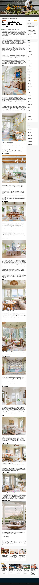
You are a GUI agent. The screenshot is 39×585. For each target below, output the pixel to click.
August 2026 (29, 42)
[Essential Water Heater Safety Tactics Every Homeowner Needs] (19, 566)
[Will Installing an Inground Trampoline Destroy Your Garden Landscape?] (26, 566)
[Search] (37, 15)
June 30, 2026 (26, 573)
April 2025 (29, 62)
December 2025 (30, 51)
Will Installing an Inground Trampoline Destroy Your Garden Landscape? (32, 33)
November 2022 (30, 101)
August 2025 (29, 56)
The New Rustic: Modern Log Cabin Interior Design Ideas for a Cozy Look (5, 557)
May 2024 (29, 77)
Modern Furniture (12, 15)
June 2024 (29, 75)
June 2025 (29, 59)
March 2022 (29, 113)
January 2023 (29, 98)
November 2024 (30, 68)
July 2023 (29, 89)
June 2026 (29, 45)
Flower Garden (29, 129)
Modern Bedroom (26, 15)
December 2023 (30, 84)
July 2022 (29, 107)
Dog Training (28, 125)
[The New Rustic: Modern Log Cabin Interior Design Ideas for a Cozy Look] (5, 551)
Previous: (8, 542)
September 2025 (30, 54)
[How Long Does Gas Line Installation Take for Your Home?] (12, 566)
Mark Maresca (7, 536)
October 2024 (29, 69)
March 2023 (29, 95)
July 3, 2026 (18, 573)
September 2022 (30, 104)
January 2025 (29, 65)
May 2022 (29, 110)
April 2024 (29, 78)
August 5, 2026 (4, 573)
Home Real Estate (30, 135)
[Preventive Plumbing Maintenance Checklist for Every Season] (4, 566)
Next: (20, 542)
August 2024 (29, 72)
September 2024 (30, 71)
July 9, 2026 (11, 572)
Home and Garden (26, 567)
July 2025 (29, 57)
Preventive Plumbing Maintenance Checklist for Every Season (32, 26)
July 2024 (29, 74)
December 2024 (30, 66)
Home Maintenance (4, 567)
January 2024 (29, 83)
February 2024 (29, 81)
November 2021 (30, 119)
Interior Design (8, 15)
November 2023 (30, 86)
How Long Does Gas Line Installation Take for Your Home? (32, 28)
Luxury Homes (21, 15)
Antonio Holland (33, 574)
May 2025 (29, 60)
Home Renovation (33, 567)
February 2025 (29, 63)
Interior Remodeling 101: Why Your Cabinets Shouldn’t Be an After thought (22, 557)
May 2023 (29, 92)
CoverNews (24, 583)
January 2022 (29, 116)
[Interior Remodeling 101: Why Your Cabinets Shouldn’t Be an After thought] (22, 551)
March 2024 (29, 80)
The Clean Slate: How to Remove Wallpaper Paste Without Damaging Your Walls (13, 557)
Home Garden (3, 15)
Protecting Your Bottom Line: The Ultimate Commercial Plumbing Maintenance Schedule (32, 37)
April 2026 (29, 48)
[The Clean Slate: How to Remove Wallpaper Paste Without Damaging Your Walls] (14, 551)
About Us (30, 15)
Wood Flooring (17, 15)
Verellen (3, 187)
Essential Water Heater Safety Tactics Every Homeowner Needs (32, 31)
